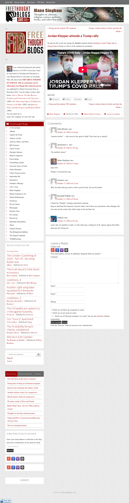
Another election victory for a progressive (22, 392)
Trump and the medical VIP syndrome (62, 28)
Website (53, 302)
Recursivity (14, 218)
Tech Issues (31, 2)
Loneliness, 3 (14, 297)
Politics (92, 114)
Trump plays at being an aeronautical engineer (23, 383)
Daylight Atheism (16, 152)
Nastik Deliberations (17, 197)
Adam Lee (34, 332)
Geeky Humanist (15, 169)
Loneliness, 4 (14, 279)
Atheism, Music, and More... (20, 141)
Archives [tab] (38, 374)
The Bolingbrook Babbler (19, 232)
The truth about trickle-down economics (21, 379)
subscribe (100, 316)
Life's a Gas (14, 187)
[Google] (13, 458)
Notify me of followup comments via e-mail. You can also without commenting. (80, 317)
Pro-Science (14, 214)
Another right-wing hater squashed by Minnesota (21, 289)
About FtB (8, 2)
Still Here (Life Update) (20, 336)
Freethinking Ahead (17, 162)
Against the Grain (16, 134)
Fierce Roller (14, 159)
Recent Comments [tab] (25, 374)
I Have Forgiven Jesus (17, 173)
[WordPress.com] (22, 458)
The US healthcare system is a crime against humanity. (23, 310)
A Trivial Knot (15, 128)
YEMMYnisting (15, 239)
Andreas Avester (15, 138)
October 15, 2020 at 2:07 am (67, 221)
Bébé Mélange (31, 283)
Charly (25, 265)
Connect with (55, 246)
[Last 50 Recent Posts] (12, 251)
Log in (9, 361)
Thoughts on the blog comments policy (21, 413)
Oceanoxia (13, 201)
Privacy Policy (19, 2)
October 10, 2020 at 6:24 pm (67, 132)
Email (53, 294)
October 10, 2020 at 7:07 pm (67, 148)
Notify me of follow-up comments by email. (68, 310)
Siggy (30, 322)
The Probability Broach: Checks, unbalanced (20, 328)
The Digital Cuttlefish (17, 235)
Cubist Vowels (15, 148)
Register (10, 358)
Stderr (12, 225)
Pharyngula (14, 207)
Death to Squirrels (16, 155)
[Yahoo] (18, 458)
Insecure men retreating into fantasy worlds (22, 388)
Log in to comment (113, 114)
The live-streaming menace (17, 425)
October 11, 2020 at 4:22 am (67, 183)
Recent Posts (50, 2)
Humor (86, 114)
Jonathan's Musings (16, 183)
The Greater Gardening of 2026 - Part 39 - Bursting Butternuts (21, 258)
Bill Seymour (14, 145)
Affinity (12, 131)
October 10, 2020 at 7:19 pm (67, 163)
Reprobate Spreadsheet (18, 221)
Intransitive (14, 180)
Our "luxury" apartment (20, 319)
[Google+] (9, 458)
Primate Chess (15, 211)
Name (53, 286)
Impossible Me (15, 176)
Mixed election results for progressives (21, 397)
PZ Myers (29, 293)
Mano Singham (15, 190)
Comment (54, 257)
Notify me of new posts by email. (65, 313)
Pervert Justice (15, 204)
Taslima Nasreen (15, 228)
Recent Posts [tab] (11, 374)
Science (98, 114)
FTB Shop (40, 2)
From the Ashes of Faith (18, 166)
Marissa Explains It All (18, 194)
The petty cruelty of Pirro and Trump (20, 401)
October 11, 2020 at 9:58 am (67, 199)
